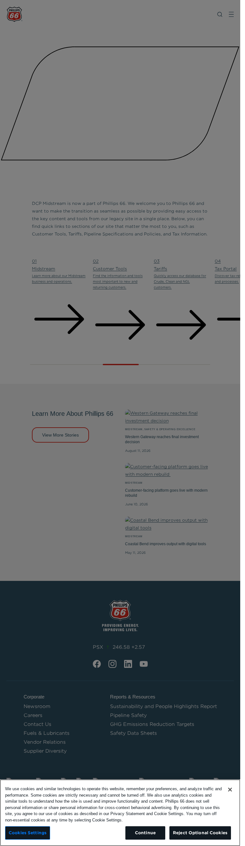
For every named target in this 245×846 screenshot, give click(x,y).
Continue (145, 832)
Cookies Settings (28, 832)
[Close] (230, 790)
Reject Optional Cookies (200, 832)
